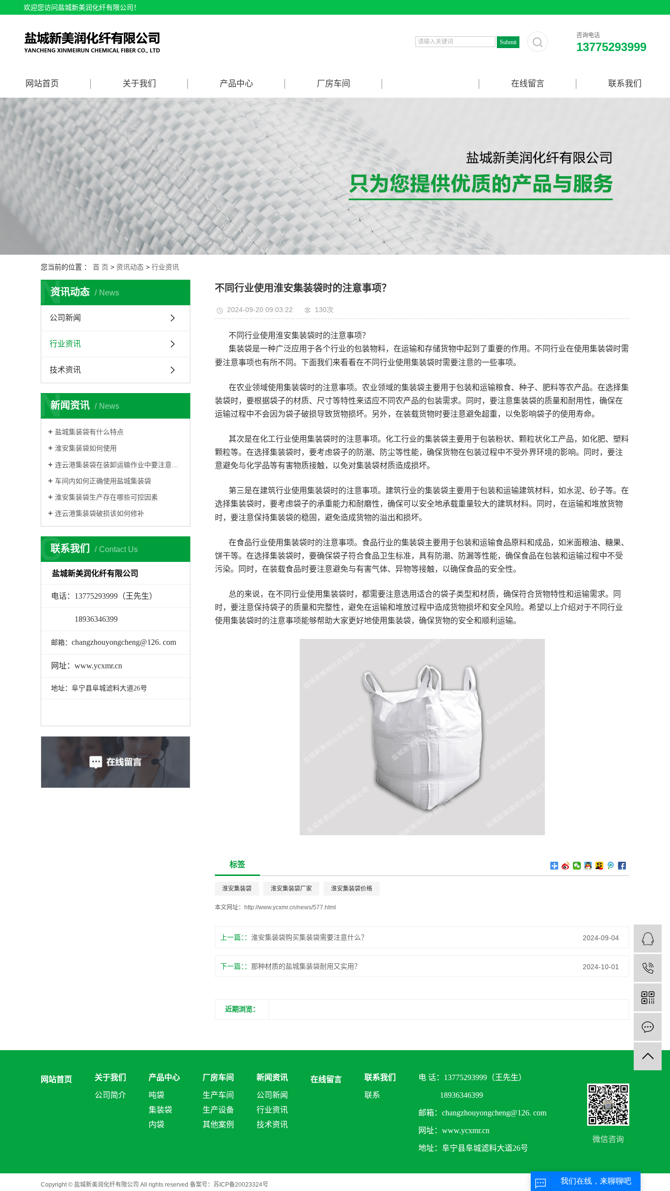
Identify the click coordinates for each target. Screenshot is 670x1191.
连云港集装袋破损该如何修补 (99, 513)
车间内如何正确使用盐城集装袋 (103, 481)
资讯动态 (130, 267)
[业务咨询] (648, 939)
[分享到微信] (577, 866)
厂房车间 (333, 83)
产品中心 (236, 83)
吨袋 (156, 1095)
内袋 (156, 1124)
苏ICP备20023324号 (240, 1184)
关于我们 (139, 83)
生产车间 (218, 1095)
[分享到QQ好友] (588, 866)
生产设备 (218, 1110)
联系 (372, 1095)
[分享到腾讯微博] (611, 866)
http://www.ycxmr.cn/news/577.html (290, 907)
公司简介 (110, 1095)
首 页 (100, 267)
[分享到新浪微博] (566, 866)
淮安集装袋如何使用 (86, 448)
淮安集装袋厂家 (291, 888)
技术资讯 (65, 370)
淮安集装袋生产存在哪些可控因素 (106, 497)
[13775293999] (648, 968)
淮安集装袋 (237, 888)
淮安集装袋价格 (351, 888)
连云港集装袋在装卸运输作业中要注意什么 (119, 465)
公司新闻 (65, 318)
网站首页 (42, 83)
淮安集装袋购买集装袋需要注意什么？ (309, 937)
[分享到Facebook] (622, 866)
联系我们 (625, 83)
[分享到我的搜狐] (599, 866)
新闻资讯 (430, 83)
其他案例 (218, 1124)
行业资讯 (165, 267)
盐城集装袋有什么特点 (89, 432)
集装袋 (160, 1110)
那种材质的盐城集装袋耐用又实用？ (306, 966)
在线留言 (527, 83)
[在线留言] (648, 1027)
